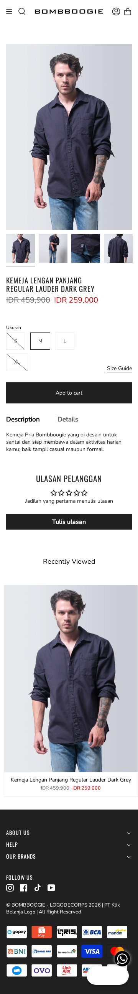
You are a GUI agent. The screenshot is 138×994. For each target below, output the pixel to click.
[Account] (116, 11)
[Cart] (127, 11)
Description (23, 419)
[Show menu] (12, 11)
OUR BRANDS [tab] (21, 856)
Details (68, 419)
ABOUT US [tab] (18, 832)
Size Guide (119, 368)
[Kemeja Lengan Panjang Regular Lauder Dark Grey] (20, 248)
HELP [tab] (12, 844)
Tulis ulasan (69, 522)
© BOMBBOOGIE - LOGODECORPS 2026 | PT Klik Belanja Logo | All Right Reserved (63, 908)
